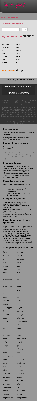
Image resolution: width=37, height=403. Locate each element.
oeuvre (6, 318)
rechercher (21, 391)
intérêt (19, 384)
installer (20, 287)
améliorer (20, 374)
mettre (19, 255)
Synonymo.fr (20, 5)
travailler (6, 374)
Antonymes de (13, 70)
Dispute (6, 206)
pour (19, 266)
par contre (21, 360)
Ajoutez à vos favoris (18, 93)
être (4, 262)
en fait (5, 290)
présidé (18, 59)
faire (5, 252)
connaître (7, 349)
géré (3, 50)
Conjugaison (4, 100)
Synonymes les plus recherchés (18, 247)
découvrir (6, 339)
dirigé (26, 133)
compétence (22, 398)
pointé (4, 59)
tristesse (6, 377)
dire (4, 283)
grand (19, 346)
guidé (3, 53)
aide (5, 325)
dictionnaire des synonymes (16, 226)
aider (19, 328)
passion (6, 394)
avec (19, 367)
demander (7, 273)
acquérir (20, 380)
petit (5, 297)
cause (19, 332)
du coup (20, 311)
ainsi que (6, 384)
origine (19, 308)
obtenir (19, 297)
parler (5, 363)
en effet (6, 259)
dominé (18, 47)
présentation (22, 321)
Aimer (5, 209)
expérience (7, 280)
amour (19, 280)
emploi (19, 356)
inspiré (18, 53)
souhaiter (6, 335)
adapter (6, 391)
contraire (20, 259)
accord (19, 394)
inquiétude (13, 213)
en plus (20, 252)
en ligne (6, 315)
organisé (4, 56)
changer (20, 315)
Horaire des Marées (10, 121)
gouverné (19, 50)
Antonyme (19, 100)
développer (7, 308)
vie (4, 328)
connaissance (8, 356)
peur (19, 387)
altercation (15, 206)
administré (5, 44)
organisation (8, 398)
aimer (5, 294)
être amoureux (15, 209)
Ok (25, 29)
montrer (20, 304)
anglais (6, 255)
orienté (18, 56)
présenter (7, 342)
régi (17, 62)
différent (20, 325)
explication (21, 363)
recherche (7, 360)
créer (19, 269)
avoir (19, 262)
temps (19, 294)
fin (4, 311)
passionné (7, 387)
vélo (20, 204)
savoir (5, 304)
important (7, 276)
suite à (19, 342)
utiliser (19, 301)
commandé (5, 47)
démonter (20, 349)
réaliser (6, 332)
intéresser (21, 318)
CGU (16, 102)
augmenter (7, 287)
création (6, 380)
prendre (20, 276)
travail (5, 269)
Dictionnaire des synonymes (18, 87)
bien (18, 273)
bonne (5, 321)
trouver (19, 283)
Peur (5, 213)
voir (18, 290)
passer (19, 377)
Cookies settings (16, 104)
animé (18, 44)
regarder (20, 370)
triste (5, 370)
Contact (27, 102)
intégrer (6, 346)
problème (7, 266)
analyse (6, 301)
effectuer (6, 353)
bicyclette (11, 202)
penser (6, 367)
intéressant (21, 339)
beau (19, 353)
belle (19, 335)
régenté (4, 62)
